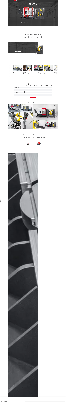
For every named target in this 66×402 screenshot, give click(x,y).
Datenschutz (0, 201)
